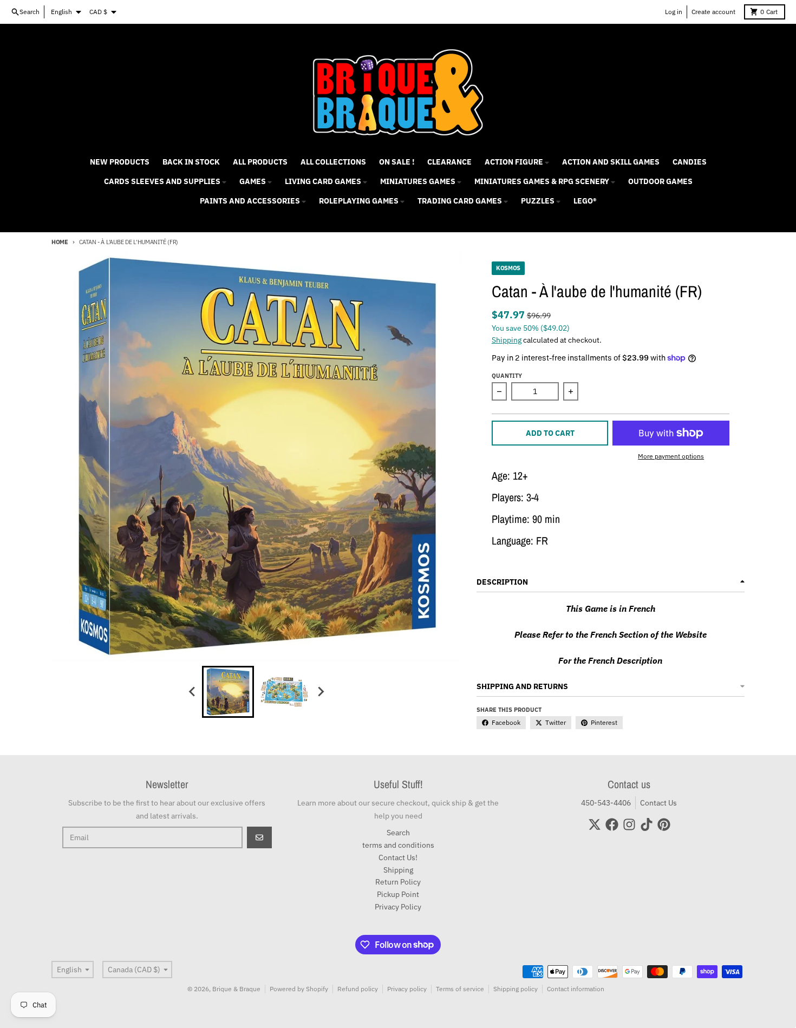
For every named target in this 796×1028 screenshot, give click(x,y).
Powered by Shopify (299, 989)
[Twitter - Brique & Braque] (594, 824)
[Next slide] (320, 692)
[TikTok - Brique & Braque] (646, 824)
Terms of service (460, 989)
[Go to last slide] (192, 692)
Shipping (506, 340)
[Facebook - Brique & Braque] (611, 824)
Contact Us (658, 803)
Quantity (507, 375)
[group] (228, 692)
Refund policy (357, 989)
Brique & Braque (236, 989)
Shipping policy (515, 989)
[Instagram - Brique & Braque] (629, 824)
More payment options (671, 456)
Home (59, 242)
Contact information (575, 989)
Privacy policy (407, 989)
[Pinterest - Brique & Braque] (663, 824)
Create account (713, 12)
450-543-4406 (606, 803)
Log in (673, 12)
